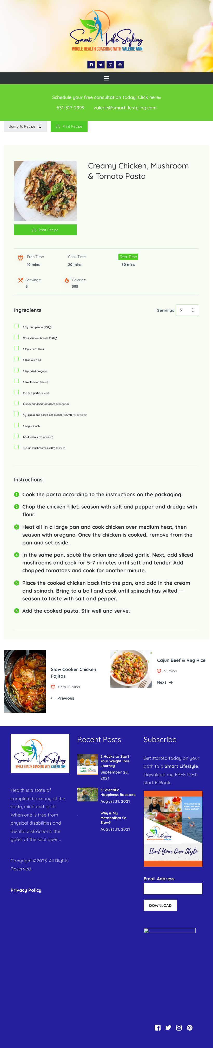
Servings (165, 310)
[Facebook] (91, 64)
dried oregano (35, 371)
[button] (106, 78)
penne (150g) (37, 327)
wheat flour (33, 349)
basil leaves (38, 437)
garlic (36, 393)
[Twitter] (101, 64)
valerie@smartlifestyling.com (125, 108)
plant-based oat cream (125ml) (55, 415)
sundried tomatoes (46, 404)
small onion (36, 382)
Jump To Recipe (22, 126)
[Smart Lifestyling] (106, 30)
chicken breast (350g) (40, 338)
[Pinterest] (120, 64)
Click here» (149, 97)
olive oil (32, 360)
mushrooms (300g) (44, 448)
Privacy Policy (26, 890)
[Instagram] (110, 64)
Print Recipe (72, 126)
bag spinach (31, 426)
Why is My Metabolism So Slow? (114, 818)
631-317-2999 (70, 108)
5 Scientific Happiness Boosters (118, 792)
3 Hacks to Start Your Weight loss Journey (115, 761)
